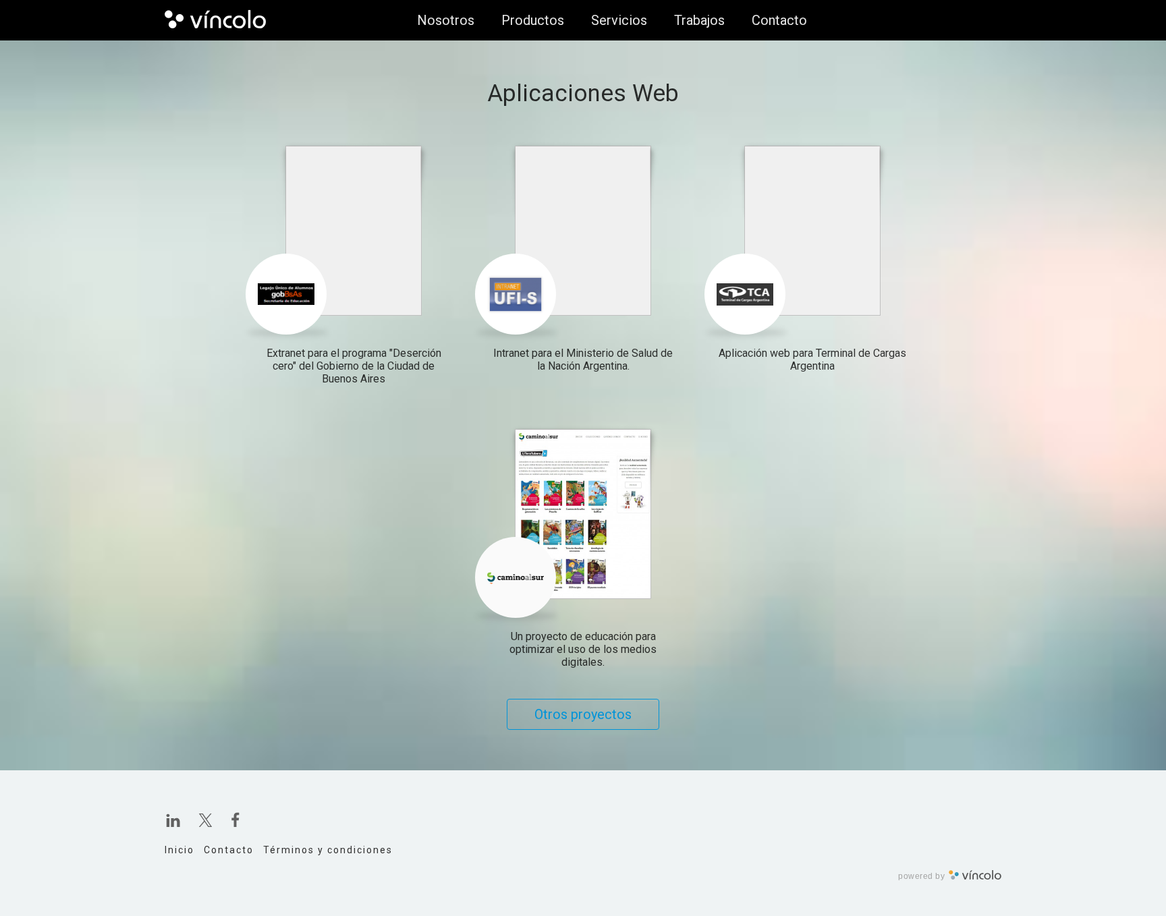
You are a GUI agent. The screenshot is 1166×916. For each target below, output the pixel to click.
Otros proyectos (583, 714)
